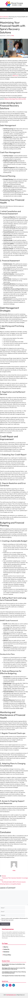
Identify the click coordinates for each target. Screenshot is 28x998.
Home (1, 16)
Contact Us (6, 949)
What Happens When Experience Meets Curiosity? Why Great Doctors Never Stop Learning (13, 968)
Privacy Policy (7, 955)
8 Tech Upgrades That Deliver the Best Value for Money (13, 975)
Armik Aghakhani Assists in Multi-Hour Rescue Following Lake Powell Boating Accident (14, 972)
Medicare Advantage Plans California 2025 (15, 99)
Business (6, 16)
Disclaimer (6, 951)
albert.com (15, 75)
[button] (25, 10)
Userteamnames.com (11, 994)
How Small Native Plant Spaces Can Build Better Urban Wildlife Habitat (13, 965)
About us (5, 947)
